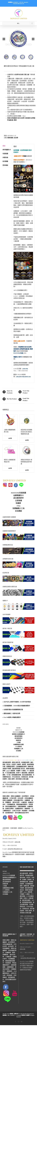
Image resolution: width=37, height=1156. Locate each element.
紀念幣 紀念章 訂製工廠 (22, 74)
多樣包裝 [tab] (5, 157)
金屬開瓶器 (10, 967)
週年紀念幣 (16, 802)
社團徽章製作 (19, 808)
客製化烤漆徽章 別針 (13, 118)
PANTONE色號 (18, 353)
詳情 (11, 438)
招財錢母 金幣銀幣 (19, 349)
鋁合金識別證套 (27, 775)
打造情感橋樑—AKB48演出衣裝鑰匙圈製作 (17, 705)
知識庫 (18, 503)
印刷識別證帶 (25, 762)
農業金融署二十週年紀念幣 (12, 713)
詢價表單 (18, 740)
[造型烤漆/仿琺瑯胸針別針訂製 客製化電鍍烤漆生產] (26, 420)
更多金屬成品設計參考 (22, 812)
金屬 (18, 156)
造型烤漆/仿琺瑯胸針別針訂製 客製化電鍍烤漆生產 (26, 432)
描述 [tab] (4, 146)
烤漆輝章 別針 (22, 347)
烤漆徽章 (24, 810)
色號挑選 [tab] (5, 153)
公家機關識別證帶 (21, 766)
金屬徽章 (27, 800)
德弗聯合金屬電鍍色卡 (18, 734)
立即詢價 (18, 501)
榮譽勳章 (8, 802)
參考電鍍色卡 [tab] (7, 149)
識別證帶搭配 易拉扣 (18, 768)
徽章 (13, 952)
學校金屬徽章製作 (10, 806)
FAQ (18, 506)
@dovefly (25, 368)
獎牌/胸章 (10, 137)
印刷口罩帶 (11, 779)
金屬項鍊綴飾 (22, 806)
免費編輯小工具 (18, 508)
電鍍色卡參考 (18, 357)
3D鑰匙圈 (24, 802)
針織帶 (19, 764)
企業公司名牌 (16, 810)
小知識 (18, 742)
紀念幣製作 (25, 796)
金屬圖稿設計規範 (18, 744)
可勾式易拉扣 (16, 777)
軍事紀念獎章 (9, 808)
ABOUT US (18, 730)
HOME (18, 728)
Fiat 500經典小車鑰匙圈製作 (12, 717)
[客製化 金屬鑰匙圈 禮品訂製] (10, 450)
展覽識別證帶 (10, 766)
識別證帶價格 (18, 736)
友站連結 (18, 511)
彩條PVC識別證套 (21, 772)
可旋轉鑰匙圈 (11, 804)
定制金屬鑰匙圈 (7, 944)
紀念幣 (22, 118)
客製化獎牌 (6, 796)
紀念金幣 (20, 798)
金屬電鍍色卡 (18, 495)
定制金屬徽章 (29, 798)
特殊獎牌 (8, 963)
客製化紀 (19, 160)
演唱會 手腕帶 (7, 768)
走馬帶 (14, 764)
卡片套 (8, 775)
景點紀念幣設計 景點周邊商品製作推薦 (26, 462)
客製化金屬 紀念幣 (19, 341)
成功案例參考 (18, 498)
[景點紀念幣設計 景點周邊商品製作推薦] (26, 450)
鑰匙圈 (11, 120)
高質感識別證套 (16, 775)
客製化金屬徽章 (15, 796)
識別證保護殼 (26, 900)
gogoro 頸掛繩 (10, 770)
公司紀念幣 (12, 798)
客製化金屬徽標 (7, 800)
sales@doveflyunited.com (18, 3)
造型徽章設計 (9, 812)
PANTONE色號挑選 (18, 493)
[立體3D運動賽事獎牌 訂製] (10, 420)
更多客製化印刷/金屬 (22, 779)
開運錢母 (27, 808)
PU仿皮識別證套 (10, 772)
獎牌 (15, 120)
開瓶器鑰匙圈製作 (21, 804)
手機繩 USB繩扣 (21, 770)
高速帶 (24, 764)
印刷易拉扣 (24, 777)
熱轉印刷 (30, 766)
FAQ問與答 (18, 746)
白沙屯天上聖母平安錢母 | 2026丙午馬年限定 (17, 702)
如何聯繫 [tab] (5, 161)
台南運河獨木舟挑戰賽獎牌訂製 (13, 709)
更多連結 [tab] (5, 165)
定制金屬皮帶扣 (18, 800)
